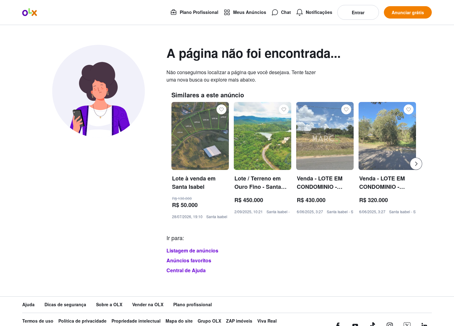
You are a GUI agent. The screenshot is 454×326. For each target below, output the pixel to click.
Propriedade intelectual (136, 321)
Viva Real (267, 321)
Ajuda (28, 304)
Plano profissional (192, 304)
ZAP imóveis (239, 321)
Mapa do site (179, 321)
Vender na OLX (147, 304)
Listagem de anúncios (192, 250)
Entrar (358, 12)
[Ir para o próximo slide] (416, 164)
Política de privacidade (82, 321)
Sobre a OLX (109, 304)
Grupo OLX (209, 321)
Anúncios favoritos (188, 260)
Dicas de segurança (65, 304)
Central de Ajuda (186, 270)
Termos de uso (37, 321)
